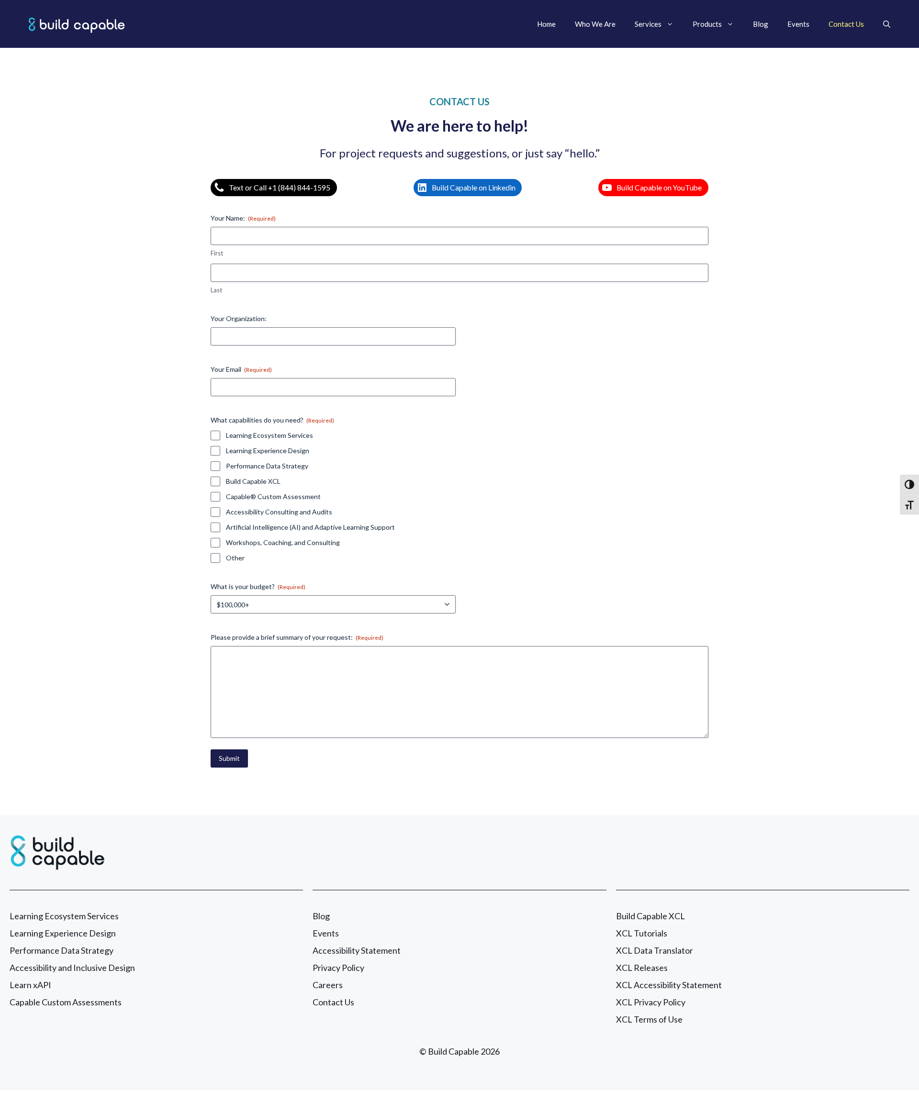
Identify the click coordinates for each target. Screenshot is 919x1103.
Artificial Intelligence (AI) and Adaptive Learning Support (310, 527)
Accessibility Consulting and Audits (279, 512)
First (217, 253)
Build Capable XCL (253, 481)
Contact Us (846, 24)
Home (546, 24)
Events (798, 24)
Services (648, 24)
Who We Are (595, 24)
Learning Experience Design (267, 450)
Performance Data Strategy (267, 466)
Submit (229, 758)
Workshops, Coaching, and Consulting (283, 542)
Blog (760, 24)
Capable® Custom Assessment (273, 496)
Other (235, 558)
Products (707, 24)
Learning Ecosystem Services (269, 435)
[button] (887, 24)
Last (216, 290)
